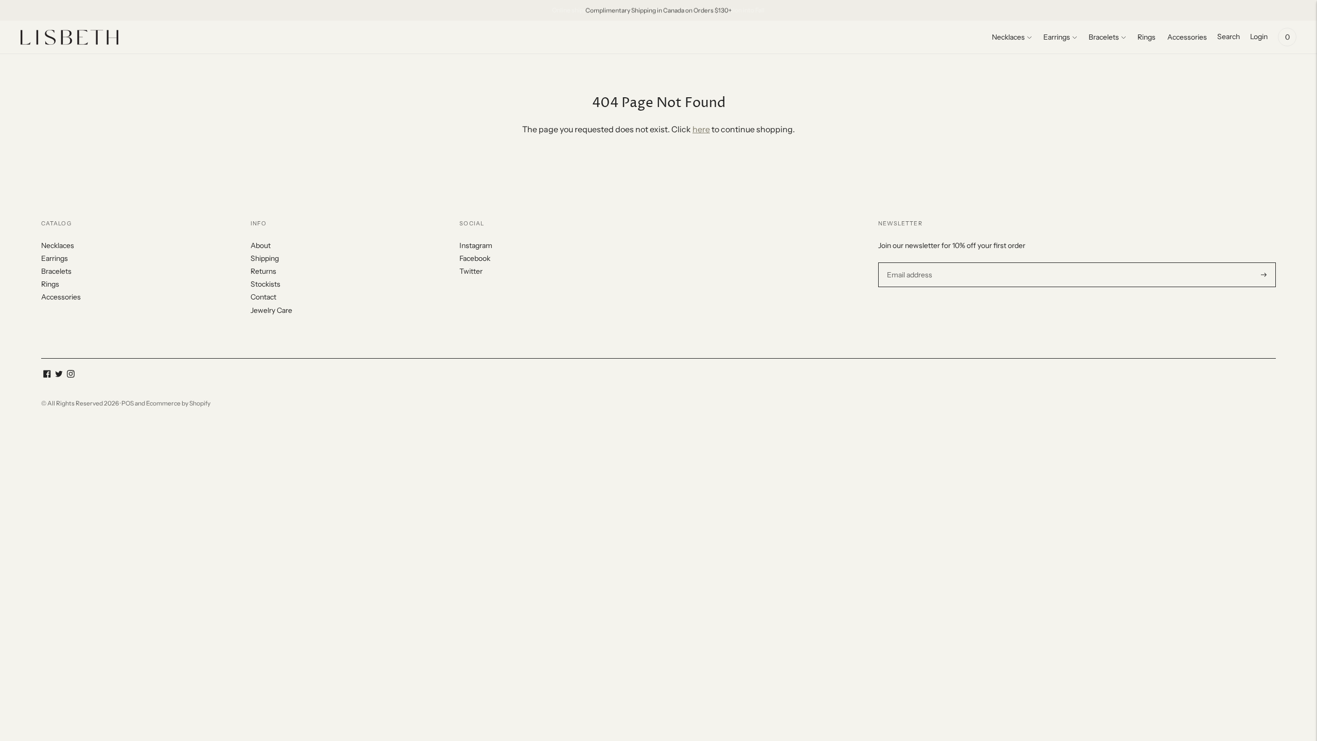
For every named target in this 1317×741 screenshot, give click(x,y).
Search (1228, 36)
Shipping (265, 258)
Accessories (1187, 37)
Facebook (474, 258)
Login (1259, 36)
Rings (1146, 37)
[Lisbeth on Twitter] (59, 375)
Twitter (471, 271)
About (261, 245)
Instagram (475, 245)
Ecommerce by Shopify (178, 403)
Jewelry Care (271, 310)
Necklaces (1008, 37)
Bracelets (1104, 37)
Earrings (1056, 37)
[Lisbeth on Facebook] (47, 375)
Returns (263, 271)
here (701, 129)
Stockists (265, 284)
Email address (908, 262)
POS (127, 403)
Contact (263, 297)
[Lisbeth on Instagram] (71, 375)
